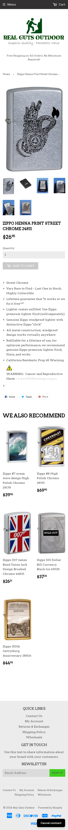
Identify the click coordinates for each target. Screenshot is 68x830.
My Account (34, 721)
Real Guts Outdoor (24, 807)
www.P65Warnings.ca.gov (37, 378)
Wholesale (34, 737)
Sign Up (57, 772)
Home (6, 74)
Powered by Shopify (50, 807)
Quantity (9, 248)
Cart (61, 4)
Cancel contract (51, 823)
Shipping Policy (34, 732)
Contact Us (34, 716)
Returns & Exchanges (34, 726)
